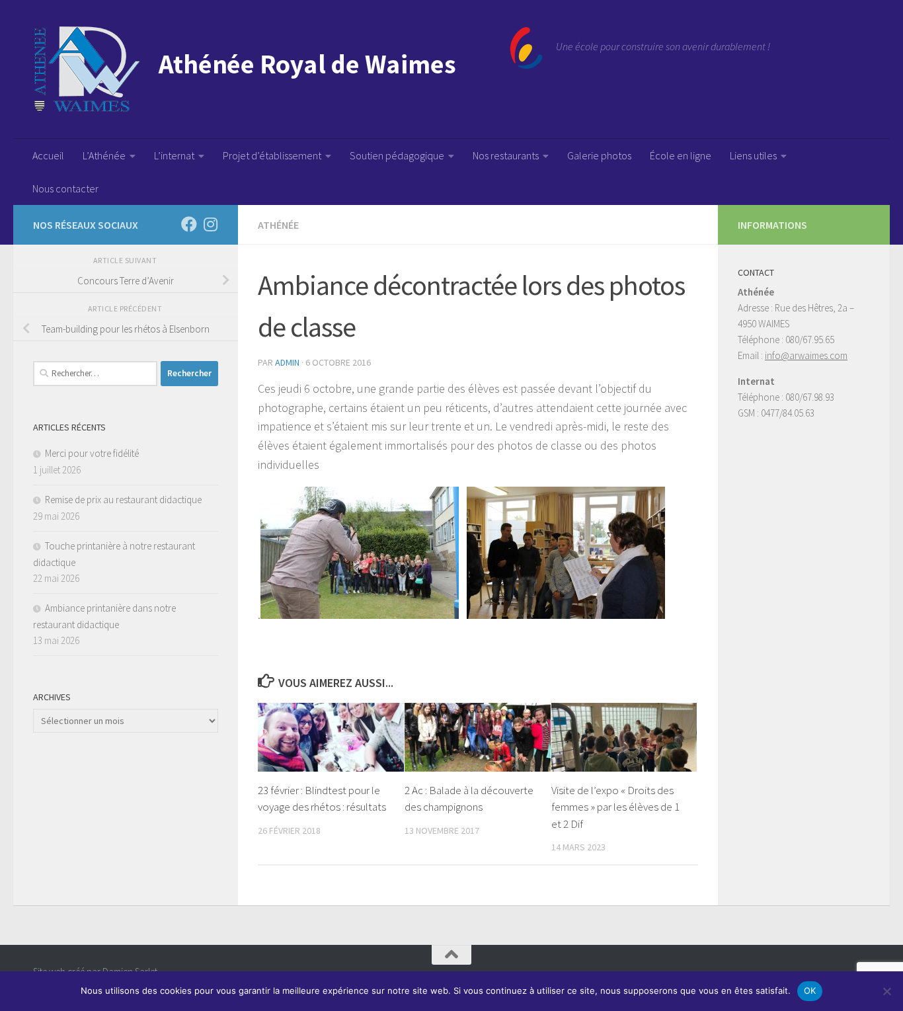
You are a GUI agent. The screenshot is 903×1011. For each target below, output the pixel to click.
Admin (287, 362)
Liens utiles (753, 155)
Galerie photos (599, 155)
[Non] (886, 991)
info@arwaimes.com (806, 355)
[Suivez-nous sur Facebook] (189, 224)
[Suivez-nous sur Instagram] (210, 224)
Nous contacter (65, 188)
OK (810, 990)
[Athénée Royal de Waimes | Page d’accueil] (288, 69)
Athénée (278, 224)
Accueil (48, 155)
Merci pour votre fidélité (92, 453)
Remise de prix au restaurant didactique (123, 499)
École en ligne (680, 155)
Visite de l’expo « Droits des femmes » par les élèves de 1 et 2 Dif (615, 807)
